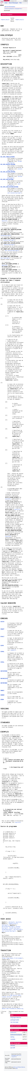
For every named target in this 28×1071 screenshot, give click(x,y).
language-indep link (16, 1017)
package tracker (15, 1020)
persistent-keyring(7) (8, 926)
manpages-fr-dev (18, 8)
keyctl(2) (4, 220)
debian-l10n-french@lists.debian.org (12, 1008)
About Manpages (13, 3)
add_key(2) (12, 922)
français (13, 1045)
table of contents (16, 1026)
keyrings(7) (5, 925)
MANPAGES (6, 0)
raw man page (14, 1022)
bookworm (13, 1032)
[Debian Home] (2, 3)
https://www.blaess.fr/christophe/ (12, 958)
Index (6, 3)
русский (13, 1047)
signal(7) (13, 650)
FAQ (20, 3)
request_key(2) (5, 19)
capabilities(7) (13, 923)
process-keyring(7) (9, 240)
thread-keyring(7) (6, 235)
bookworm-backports (9, 8)
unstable (13, 1039)
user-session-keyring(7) (14, 192)
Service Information (10, 6)
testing (12, 1037)
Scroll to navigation (7, 14)
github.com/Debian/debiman (19, 1067)
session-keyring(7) (9, 244)
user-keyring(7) (5, 258)
